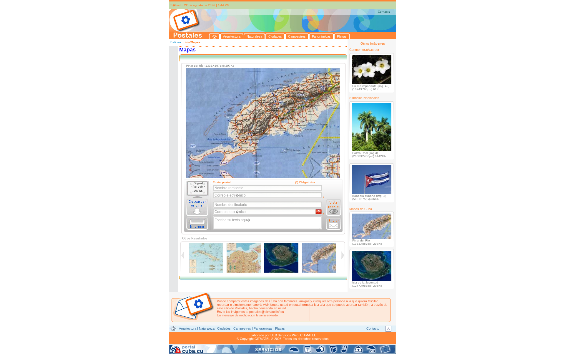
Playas (280, 328)
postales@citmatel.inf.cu (266, 311)
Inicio (186, 42)
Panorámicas (263, 328)
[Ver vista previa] (333, 207)
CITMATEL (308, 335)
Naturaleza (207, 328)
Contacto (384, 11)
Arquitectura (187, 328)
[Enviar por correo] (333, 224)
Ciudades (224, 328)
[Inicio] (214, 36)
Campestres (242, 328)
